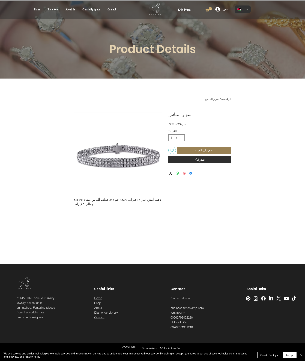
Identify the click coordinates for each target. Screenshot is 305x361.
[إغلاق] (301, 355)
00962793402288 (182, 317)
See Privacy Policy (30, 356)
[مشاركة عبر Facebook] (191, 173)
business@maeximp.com (187, 308)
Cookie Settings (269, 355)
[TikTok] (294, 298)
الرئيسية (226, 99)
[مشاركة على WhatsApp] (177, 173)
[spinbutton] (176, 138)
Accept (290, 355)
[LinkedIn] (271, 298)
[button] (208, 9)
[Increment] (171, 138)
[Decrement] (182, 138)
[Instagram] (256, 298)
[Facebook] (263, 298)
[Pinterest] (248, 298)
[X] (279, 298)
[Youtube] (286, 298)
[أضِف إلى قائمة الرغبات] (172, 150)
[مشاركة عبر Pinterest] (184, 173)
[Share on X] (171, 173)
